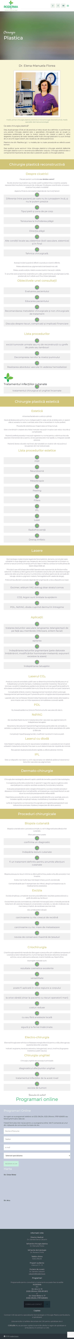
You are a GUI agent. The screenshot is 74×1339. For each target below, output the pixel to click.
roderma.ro (14, 1336)
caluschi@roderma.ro (37, 1274)
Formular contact (33, 1304)
